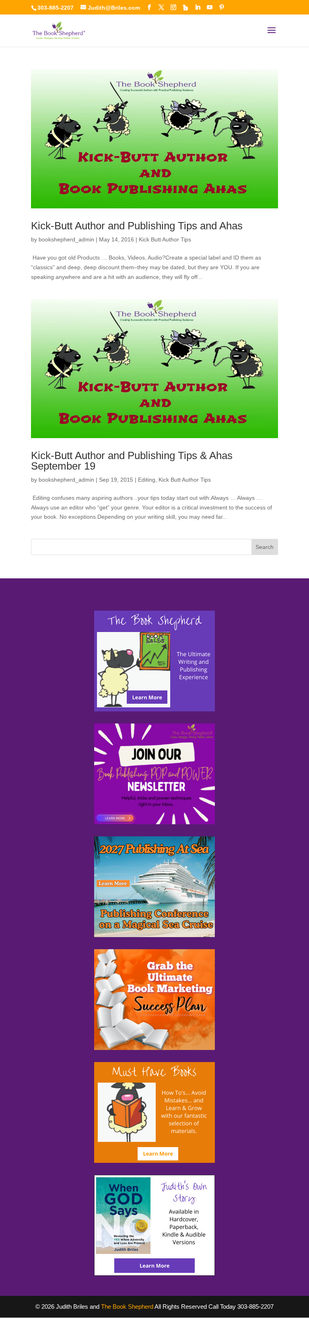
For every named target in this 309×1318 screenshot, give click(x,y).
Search (264, 547)
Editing (146, 479)
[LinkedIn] (197, 7)
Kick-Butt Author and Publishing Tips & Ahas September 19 (132, 460)
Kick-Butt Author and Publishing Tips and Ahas (137, 226)
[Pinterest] (222, 7)
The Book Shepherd (127, 1306)
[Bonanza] (185, 7)
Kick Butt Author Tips (165, 239)
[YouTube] (209, 7)
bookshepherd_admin (66, 239)
